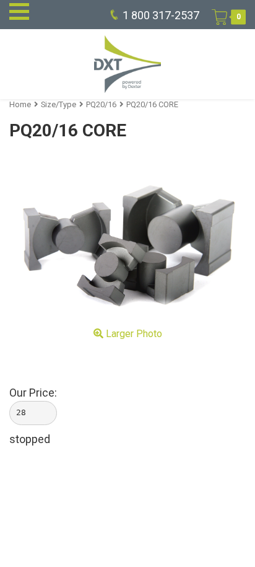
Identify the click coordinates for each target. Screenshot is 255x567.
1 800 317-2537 (161, 15)
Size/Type (58, 104)
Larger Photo (132, 334)
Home (20, 104)
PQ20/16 (101, 104)
